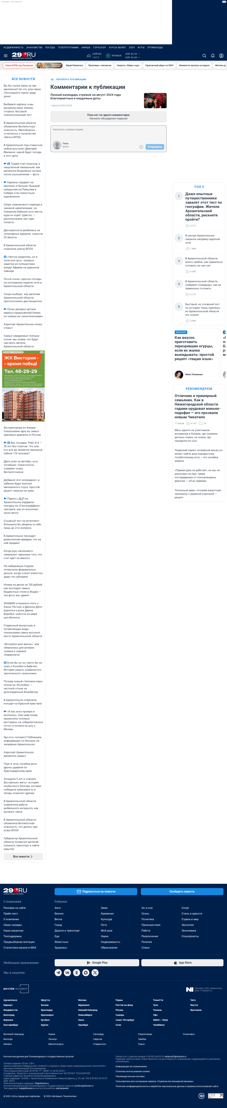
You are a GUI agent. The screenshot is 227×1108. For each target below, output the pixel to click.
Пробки (114, 55)
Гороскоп (99, 47)
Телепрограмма (68, 47)
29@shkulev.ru (42, 1083)
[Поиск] (204, 56)
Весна (58, 919)
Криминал (107, 913)
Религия (147, 942)
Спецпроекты (190, 936)
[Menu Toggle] (5, 56)
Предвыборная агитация (19, 942)
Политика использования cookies (133, 1071)
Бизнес (59, 913)
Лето (104, 925)
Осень (145, 913)
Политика (148, 919)
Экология (188, 925)
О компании (11, 919)
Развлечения (150, 936)
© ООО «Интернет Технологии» (60, 1096)
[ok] (76, 972)
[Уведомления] (213, 56)
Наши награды (13, 925)
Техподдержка (12, 936)
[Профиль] (221, 56)
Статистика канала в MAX (20, 947)
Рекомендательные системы (130, 1076)
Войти (66, 146)
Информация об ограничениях (131, 1066)
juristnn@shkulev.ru (84, 1086)
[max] (85, 972)
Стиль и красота (192, 913)
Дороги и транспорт (67, 930)
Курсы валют (117, 47)
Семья (146, 947)
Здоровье (61, 947)
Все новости (23, 79)
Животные (61, 942)
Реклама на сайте (15, 907)
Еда (57, 936)
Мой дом (106, 930)
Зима (104, 907)
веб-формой (62, 1088)
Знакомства (35, 47)
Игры (141, 47)
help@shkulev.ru (27, 1088)
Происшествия (151, 925)
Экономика (189, 930)
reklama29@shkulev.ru (175, 1056)
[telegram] (58, 972)
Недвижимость (14, 47)
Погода (50, 47)
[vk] (67, 972)
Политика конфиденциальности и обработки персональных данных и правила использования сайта (167, 1086)
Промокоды (155, 47)
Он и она (147, 907)
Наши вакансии (13, 930)
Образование (109, 947)
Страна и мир (190, 919)
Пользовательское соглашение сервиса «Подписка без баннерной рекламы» (155, 1081)
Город (58, 925)
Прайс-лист (11, 913)
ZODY (132, 47)
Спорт (185, 907)
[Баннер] (49, 65)
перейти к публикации (71, 79)
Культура (106, 919)
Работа (146, 930)
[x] (95, 972)
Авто (58, 907)
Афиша (86, 47)
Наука (104, 936)
